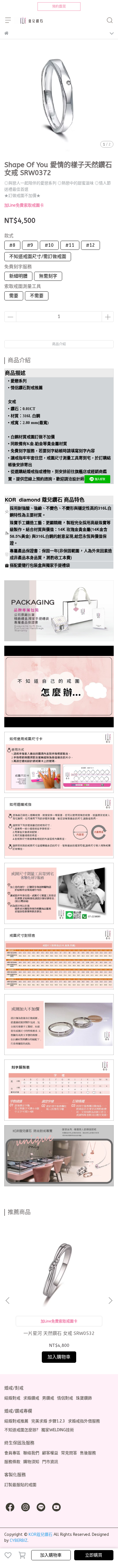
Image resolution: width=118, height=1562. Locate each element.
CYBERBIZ (18, 1540)
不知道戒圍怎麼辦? (21, 1430)
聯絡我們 (31, 1453)
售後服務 (88, 1453)
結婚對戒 (12, 1398)
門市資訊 (50, 1461)
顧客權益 (50, 1453)
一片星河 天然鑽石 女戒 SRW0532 (59, 1333)
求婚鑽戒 (31, 1398)
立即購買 (93, 1555)
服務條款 (12, 1461)
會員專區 (12, 1453)
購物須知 (31, 1461)
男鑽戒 (48, 1398)
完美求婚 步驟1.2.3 (48, 1421)
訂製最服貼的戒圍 (20, 1484)
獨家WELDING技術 (57, 1430)
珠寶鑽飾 (84, 1398)
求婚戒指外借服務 (84, 1421)
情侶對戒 (65, 1398)
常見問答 (69, 1453)
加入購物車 (51, 1555)
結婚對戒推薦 (16, 1421)
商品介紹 (59, 344)
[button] (110, 1300)
